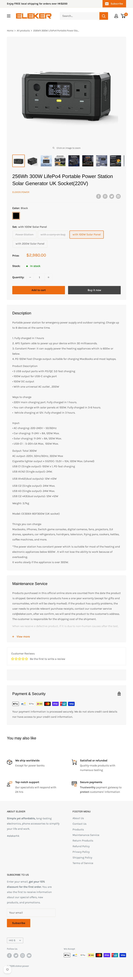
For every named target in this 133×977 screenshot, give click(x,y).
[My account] (116, 16)
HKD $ (12, 940)
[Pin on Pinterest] (105, 196)
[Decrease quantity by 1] (30, 277)
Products (78, 829)
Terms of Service (83, 863)
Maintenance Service (86, 835)
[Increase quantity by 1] (48, 277)
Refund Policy (81, 846)
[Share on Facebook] (98, 196)
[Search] (103, 16)
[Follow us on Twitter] (16, 955)
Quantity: (18, 277)
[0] (123, 16)
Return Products (83, 840)
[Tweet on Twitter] (111, 196)
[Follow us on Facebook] (9, 955)
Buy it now (94, 290)
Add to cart (39, 290)
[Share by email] (118, 196)
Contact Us (79, 823)
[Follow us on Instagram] (22, 955)
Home (10, 30)
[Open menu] (8, 16)
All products (23, 30)
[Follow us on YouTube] (29, 955)
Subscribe (117, 3)
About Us (78, 818)
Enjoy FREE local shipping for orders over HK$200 (37, 3)
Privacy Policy (81, 851)
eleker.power (20, 192)
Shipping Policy (82, 857)
